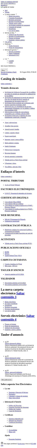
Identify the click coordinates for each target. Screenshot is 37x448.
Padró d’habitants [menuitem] (14, 53)
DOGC (7, 254)
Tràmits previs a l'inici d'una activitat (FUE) (18, 243)
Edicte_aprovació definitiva (13, 372)
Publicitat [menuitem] (8, 44)
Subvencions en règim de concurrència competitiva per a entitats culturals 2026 (17, 113)
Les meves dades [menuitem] (14, 30)
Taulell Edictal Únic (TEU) (13, 255)
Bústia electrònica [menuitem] (14, 16)
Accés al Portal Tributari (12, 185)
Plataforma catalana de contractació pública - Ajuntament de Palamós (18, 230)
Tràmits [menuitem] (7, 12)
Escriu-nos (21, 444)
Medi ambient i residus (12, 143)
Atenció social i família (12, 129)
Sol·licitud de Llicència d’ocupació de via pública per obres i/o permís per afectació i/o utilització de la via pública (20, 94)
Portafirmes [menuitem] (12, 29)
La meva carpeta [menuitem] (10, 14)
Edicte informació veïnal (12, 358)
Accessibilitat (13, 430)
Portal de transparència (12, 326)
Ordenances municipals (12, 221)
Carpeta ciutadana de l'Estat (13, 264)
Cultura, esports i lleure (12, 133)
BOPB (7, 252)
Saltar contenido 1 (6, 84)
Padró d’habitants (10, 146)
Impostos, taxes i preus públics (14, 139)
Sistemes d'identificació (16, 419)
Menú (3, 70)
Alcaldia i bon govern (11, 126)
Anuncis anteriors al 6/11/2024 (14, 274)
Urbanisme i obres (10, 163)
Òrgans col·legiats (10, 324)
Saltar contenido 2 (6, 176)
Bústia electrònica (10, 302)
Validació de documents (12, 328)
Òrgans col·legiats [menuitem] (14, 38)
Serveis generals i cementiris (13, 156)
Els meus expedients (11, 303)
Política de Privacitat (15, 405)
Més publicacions (7, 380)
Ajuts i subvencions (11, 122)
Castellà (11, 61)
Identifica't (4, 5)
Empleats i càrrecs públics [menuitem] (17, 40)
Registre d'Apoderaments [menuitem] (16, 36)
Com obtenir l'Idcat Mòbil (13, 202)
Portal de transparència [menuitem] (16, 47)
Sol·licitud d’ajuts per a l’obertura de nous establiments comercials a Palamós (18, 116)
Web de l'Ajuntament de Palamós (15, 219)
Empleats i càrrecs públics (13, 329)
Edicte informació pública (13, 343)
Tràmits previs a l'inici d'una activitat (16, 160)
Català (11, 62)
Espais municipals (10, 136)
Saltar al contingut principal (9, 1)
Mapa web (12, 432)
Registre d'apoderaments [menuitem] (16, 21)
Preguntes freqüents (15, 439)
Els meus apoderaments (12, 309)
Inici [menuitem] (6, 10)
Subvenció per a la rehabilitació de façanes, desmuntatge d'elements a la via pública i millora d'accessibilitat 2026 (20, 108)
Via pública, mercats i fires (13, 167)
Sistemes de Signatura (15, 420)
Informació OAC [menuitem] (14, 55)
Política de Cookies (15, 409)
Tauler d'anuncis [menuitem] (14, 46)
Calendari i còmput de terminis (18, 396)
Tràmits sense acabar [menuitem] (15, 23)
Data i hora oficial (14, 398)
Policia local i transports (12, 150)
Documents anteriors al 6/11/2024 (15, 283)
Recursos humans (10, 153)
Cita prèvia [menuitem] (8, 42)
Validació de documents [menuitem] (16, 34)
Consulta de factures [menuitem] (15, 27)
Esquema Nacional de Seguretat (19, 407)
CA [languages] (6, 59)
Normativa (12, 394)
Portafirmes (8, 305)
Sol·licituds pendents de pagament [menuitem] (19, 25)
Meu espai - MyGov (11, 266)
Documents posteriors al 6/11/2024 (15, 285)
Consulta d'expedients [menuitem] (15, 18)
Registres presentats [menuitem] (15, 20)
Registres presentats (11, 307)
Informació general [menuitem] (11, 50)
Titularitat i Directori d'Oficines (18, 392)
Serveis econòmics (7, 72)
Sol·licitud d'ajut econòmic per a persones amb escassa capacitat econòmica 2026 (19, 104)
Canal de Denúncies (15, 411)
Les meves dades (10, 311)
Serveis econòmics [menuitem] (14, 51)
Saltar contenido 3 (13, 295)
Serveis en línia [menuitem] (10, 33)
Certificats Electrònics (15, 422)
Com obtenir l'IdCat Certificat (14, 204)
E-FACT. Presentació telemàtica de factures (18, 193)
